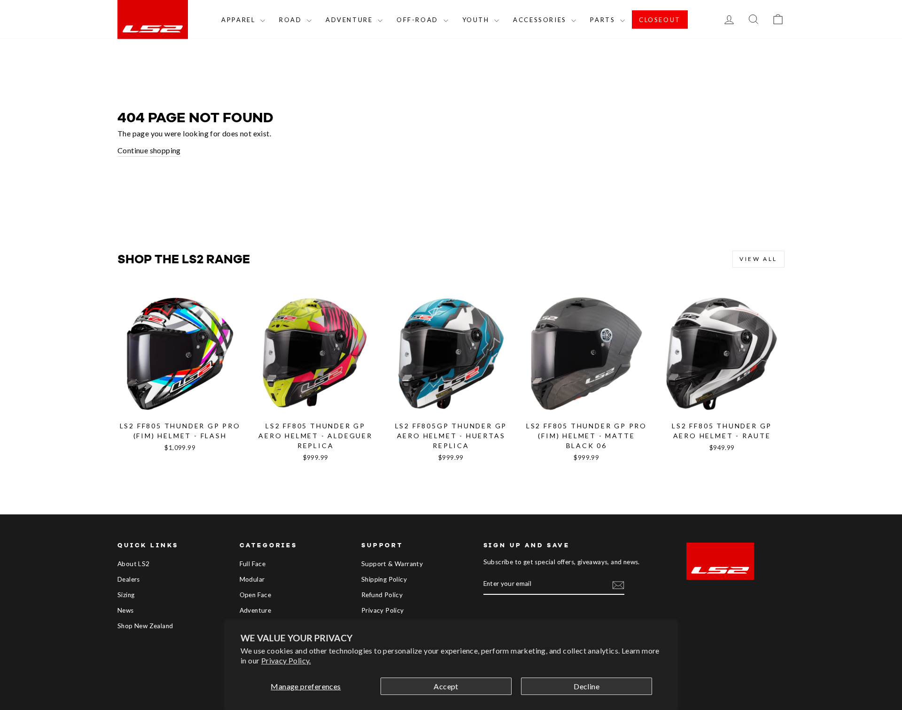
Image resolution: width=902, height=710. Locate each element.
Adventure (350, 20)
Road (291, 20)
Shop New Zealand (145, 626)
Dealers (128, 579)
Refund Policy (382, 595)
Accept (446, 686)
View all (758, 258)
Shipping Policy (384, 579)
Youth (477, 20)
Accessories (541, 20)
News (125, 610)
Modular (252, 579)
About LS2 (133, 564)
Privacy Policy (382, 610)
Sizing (125, 595)
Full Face (253, 564)
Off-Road (419, 20)
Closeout (660, 20)
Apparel (239, 20)
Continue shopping (149, 150)
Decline (586, 686)
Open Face (256, 595)
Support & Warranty (392, 564)
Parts (604, 20)
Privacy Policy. (286, 660)
